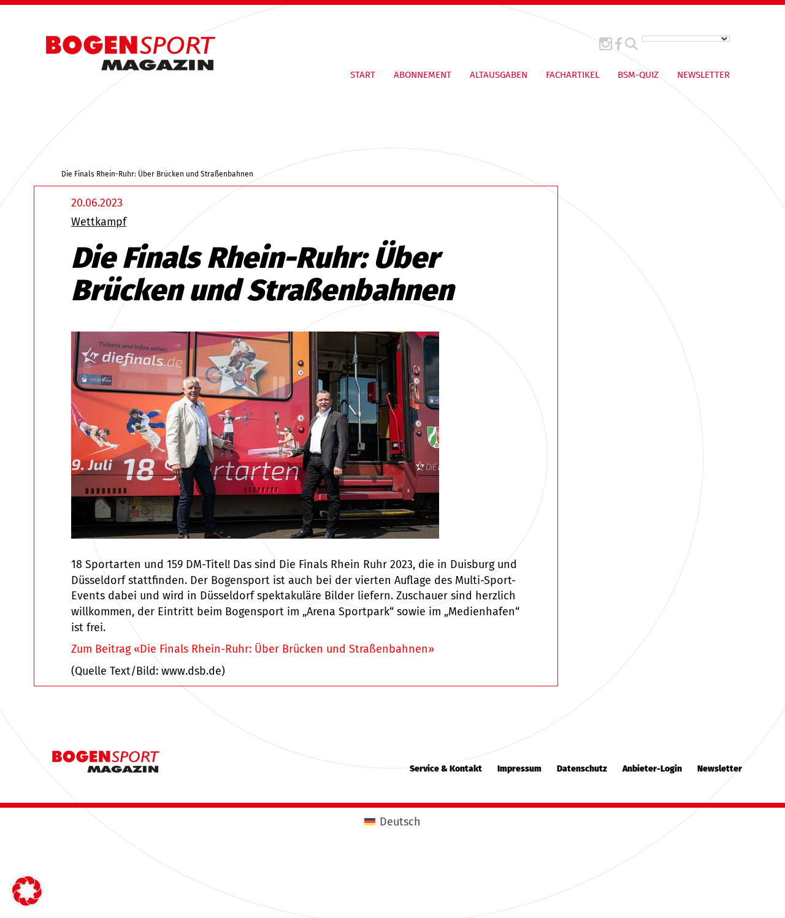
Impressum (519, 769)
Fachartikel (572, 74)
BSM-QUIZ (638, 74)
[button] (27, 891)
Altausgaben (498, 74)
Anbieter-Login (652, 769)
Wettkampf (98, 222)
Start (362, 74)
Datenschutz (582, 769)
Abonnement (422, 74)
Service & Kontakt (446, 769)
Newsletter (703, 74)
